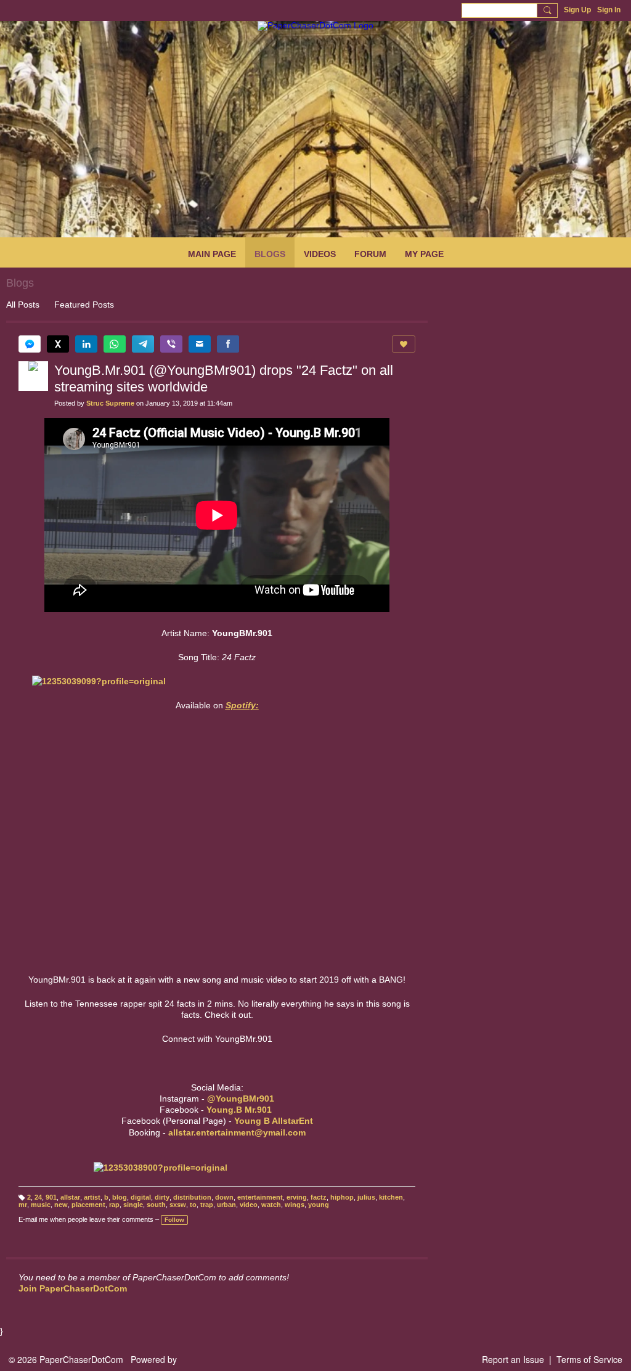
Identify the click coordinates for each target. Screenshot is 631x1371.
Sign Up (577, 10)
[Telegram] (143, 344)
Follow (174, 1219)
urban (226, 1204)
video (249, 1204)
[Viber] (171, 344)
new (61, 1204)
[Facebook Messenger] (29, 344)
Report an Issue (513, 1359)
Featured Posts (84, 304)
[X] (58, 344)
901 (51, 1197)
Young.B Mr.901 (239, 1110)
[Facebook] (228, 344)
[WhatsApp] (115, 344)
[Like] (403, 344)
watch (271, 1204)
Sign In (609, 10)
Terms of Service (589, 1359)
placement (88, 1204)
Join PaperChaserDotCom (72, 1288)
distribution (192, 1197)
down (224, 1197)
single (133, 1204)
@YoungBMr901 (240, 1098)
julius (366, 1197)
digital (141, 1197)
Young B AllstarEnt (273, 1121)
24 (38, 1197)
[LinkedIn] (86, 344)
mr (22, 1204)
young (318, 1204)
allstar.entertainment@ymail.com (237, 1132)
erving (297, 1197)
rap (114, 1204)
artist (92, 1197)
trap (206, 1204)
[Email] (200, 344)
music (41, 1204)
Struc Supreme (110, 403)
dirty (162, 1197)
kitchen (391, 1197)
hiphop (342, 1197)
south (156, 1204)
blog (119, 1197)
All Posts (22, 304)
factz (319, 1197)
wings (294, 1204)
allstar (70, 1197)
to (193, 1204)
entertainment (260, 1197)
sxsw (177, 1204)
